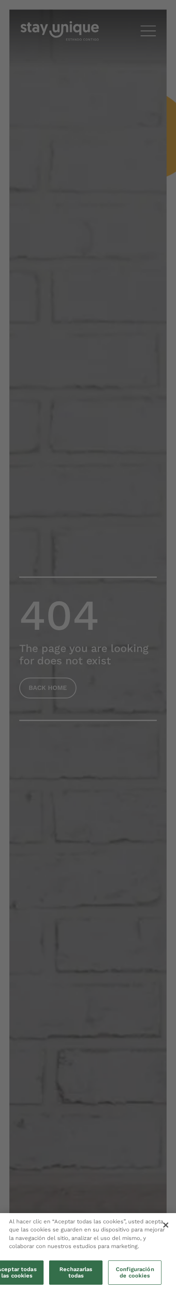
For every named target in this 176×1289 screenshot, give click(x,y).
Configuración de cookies (135, 1272)
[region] (88, 1251)
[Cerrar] (165, 1225)
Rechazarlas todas (75, 1272)
